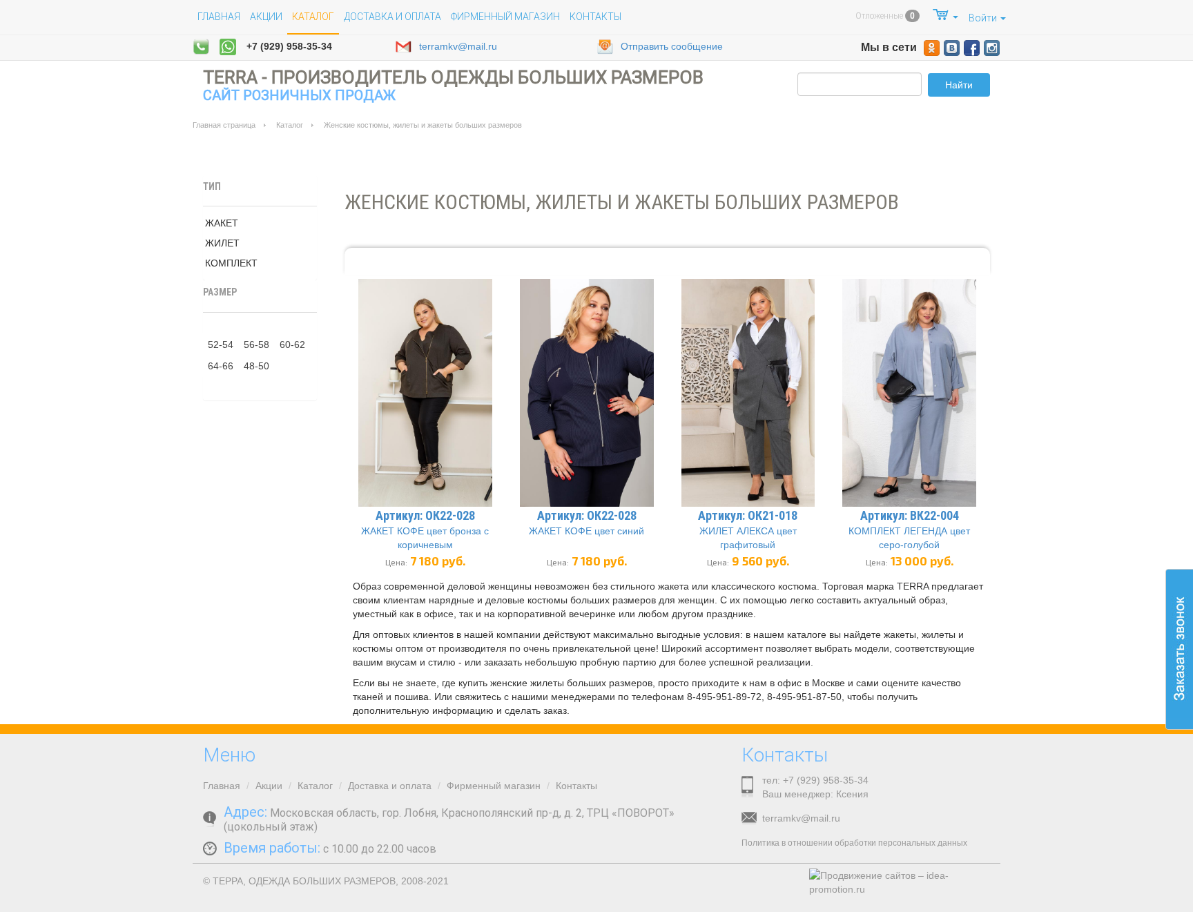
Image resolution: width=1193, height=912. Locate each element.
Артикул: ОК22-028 (425, 515)
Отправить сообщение (672, 46)
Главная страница (224, 125)
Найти (959, 84)
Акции (266, 16)
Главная (218, 16)
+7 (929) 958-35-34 (289, 46)
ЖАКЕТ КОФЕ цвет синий (586, 530)
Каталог (289, 125)
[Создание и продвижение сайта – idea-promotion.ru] (900, 882)
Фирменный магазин (505, 16)
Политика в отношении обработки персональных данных (854, 843)
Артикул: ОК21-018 (747, 515)
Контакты (595, 16)
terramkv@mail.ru (458, 46)
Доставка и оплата (392, 16)
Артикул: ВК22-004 (909, 515)
